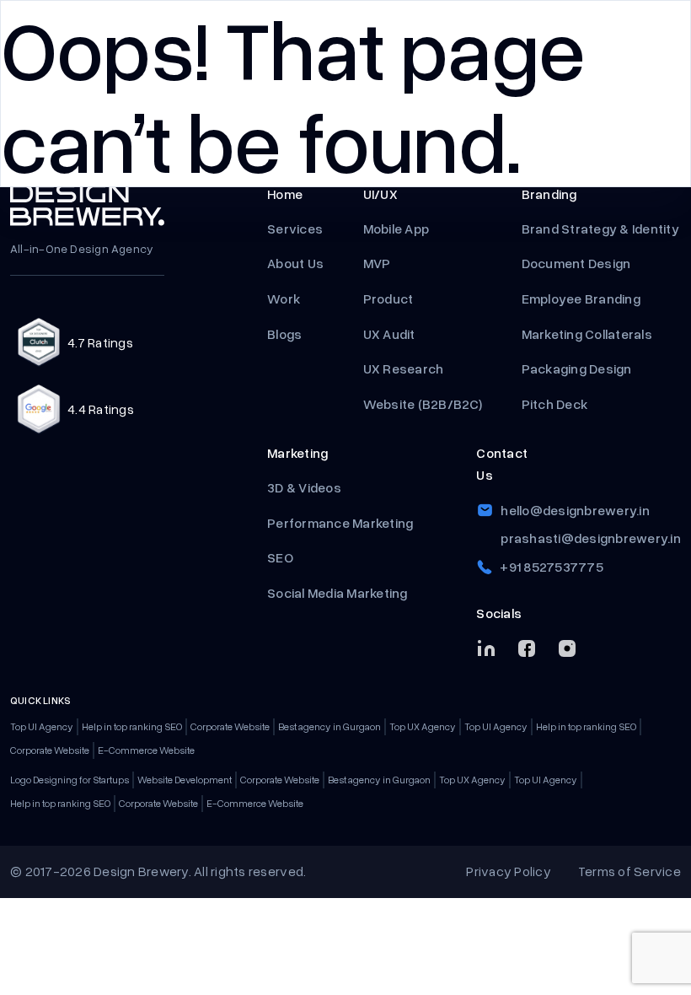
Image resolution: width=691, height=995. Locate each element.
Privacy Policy (508, 871)
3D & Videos (304, 487)
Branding (549, 194)
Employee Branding (583, 298)
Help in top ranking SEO (132, 726)
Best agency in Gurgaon (329, 726)
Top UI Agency (41, 726)
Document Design (576, 263)
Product (389, 298)
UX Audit (389, 333)
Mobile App (396, 228)
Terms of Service (629, 871)
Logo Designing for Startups (69, 779)
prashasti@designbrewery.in (591, 538)
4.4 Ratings (100, 409)
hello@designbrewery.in (575, 510)
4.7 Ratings (100, 342)
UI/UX (380, 194)
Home (285, 194)
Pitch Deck (556, 403)
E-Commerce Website (146, 750)
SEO (280, 557)
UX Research (403, 368)
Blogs (284, 333)
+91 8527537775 (551, 566)
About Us (295, 263)
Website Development (184, 779)
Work (283, 298)
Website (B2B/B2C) (422, 403)
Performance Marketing (341, 522)
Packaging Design (577, 368)
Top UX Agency (422, 726)
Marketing (297, 452)
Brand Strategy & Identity (600, 228)
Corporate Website (230, 726)
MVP (378, 263)
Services (295, 228)
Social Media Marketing (337, 592)
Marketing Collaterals (587, 333)
